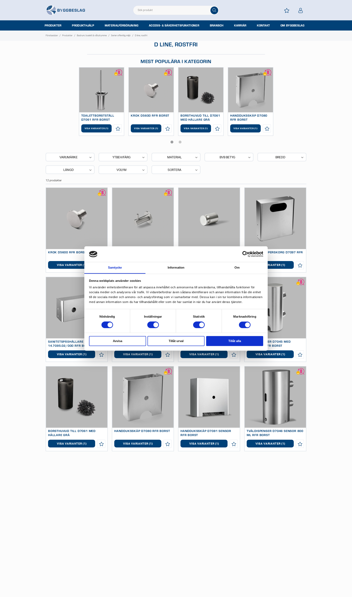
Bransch (217, 25)
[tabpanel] (101, 101)
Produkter (53, 25)
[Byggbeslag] (65, 10)
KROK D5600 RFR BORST (150, 115)
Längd (68, 170)
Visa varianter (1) (97, 128)
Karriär (240, 25)
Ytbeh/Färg (121, 157)
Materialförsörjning (122, 25)
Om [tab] (237, 267)
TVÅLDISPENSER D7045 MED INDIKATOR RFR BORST (268, 343)
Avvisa (117, 341)
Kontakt (263, 25)
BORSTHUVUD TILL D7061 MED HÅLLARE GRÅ (200, 117)
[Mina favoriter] (287, 10)
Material (174, 157)
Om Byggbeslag (292, 25)
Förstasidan (52, 35)
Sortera (174, 170)
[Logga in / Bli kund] (301, 10)
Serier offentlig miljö (121, 35)
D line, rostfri (141, 35)
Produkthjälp (83, 25)
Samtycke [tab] (115, 267)
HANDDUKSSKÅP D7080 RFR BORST (142, 431)
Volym (121, 170)
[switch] (153, 325)
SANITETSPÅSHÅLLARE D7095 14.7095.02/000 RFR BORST (71, 343)
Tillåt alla (234, 341)
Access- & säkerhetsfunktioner (174, 25)
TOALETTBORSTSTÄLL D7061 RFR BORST (97, 117)
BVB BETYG (227, 157)
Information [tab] (176, 267)
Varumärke (68, 157)
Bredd (280, 157)
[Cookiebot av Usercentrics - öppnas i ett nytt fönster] (245, 254)
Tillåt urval (176, 341)
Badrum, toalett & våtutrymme (92, 35)
